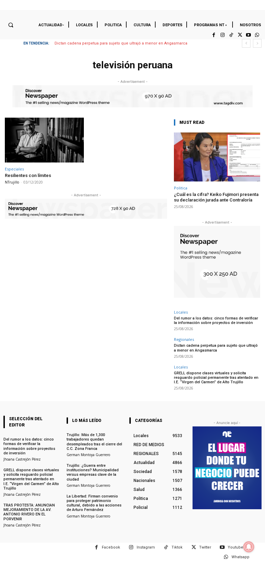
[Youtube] (248, 35)
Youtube (235, 547)
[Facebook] (213, 35)
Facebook (111, 547)
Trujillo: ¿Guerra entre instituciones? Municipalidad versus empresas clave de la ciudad (93, 472)
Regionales (184, 339)
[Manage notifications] (248, 546)
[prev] (246, 43)
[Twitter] (239, 35)
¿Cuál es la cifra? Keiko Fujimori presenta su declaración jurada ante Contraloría (216, 197)
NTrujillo (12, 182)
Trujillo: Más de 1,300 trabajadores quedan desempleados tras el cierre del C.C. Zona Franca (94, 442)
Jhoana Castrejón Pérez (22, 459)
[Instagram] (222, 35)
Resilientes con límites (28, 175)
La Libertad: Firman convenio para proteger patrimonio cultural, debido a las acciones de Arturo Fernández (94, 503)
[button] (10, 25)
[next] (257, 43)
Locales (181, 312)
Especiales (14, 169)
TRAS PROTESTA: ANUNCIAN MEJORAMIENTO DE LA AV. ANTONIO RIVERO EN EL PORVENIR (29, 512)
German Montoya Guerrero (88, 454)
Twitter (205, 547)
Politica (180, 188)
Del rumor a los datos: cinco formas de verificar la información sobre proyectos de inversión (216, 320)
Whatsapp (240, 557)
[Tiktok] (231, 35)
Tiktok (177, 547)
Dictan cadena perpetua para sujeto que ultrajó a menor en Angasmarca (121, 43)
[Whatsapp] (257, 35)
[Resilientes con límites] (44, 140)
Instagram (146, 547)
